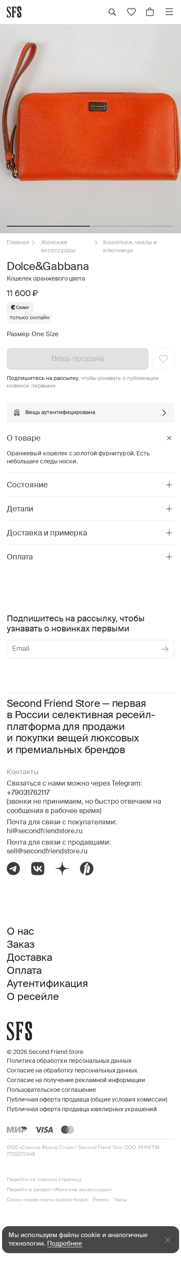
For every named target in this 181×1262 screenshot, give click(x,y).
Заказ (21, 945)
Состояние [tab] (27, 485)
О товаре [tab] (23, 438)
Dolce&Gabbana (48, 267)
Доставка (29, 958)
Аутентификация (47, 984)
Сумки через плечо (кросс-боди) (47, 1200)
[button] (48, 226)
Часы (120, 1200)
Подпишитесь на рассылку (42, 378)
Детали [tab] (20, 509)
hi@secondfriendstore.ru (45, 831)
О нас (20, 932)
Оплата (24, 971)
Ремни (101, 1200)
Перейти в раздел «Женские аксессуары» (59, 1189)
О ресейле (33, 997)
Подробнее (64, 1244)
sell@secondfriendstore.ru (47, 851)
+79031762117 (28, 793)
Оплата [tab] (20, 557)
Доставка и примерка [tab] (47, 533)
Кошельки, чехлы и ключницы (130, 247)
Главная (18, 243)
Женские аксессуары (58, 247)
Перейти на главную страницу (44, 1179)
